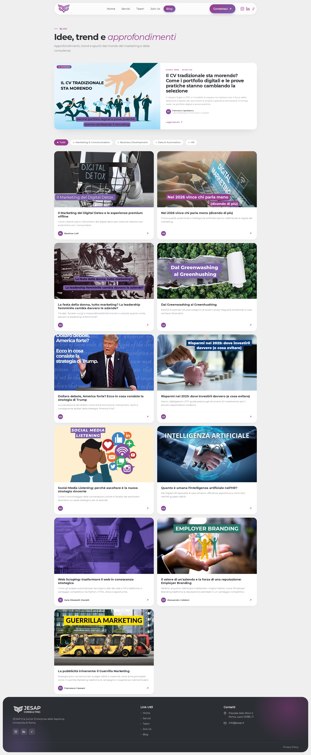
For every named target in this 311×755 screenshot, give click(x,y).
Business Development (134, 142)
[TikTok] (253, 9)
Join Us (155, 8)
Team (140, 8)
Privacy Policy (290, 747)
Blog (169, 8)
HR (192, 142)
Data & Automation (169, 142)
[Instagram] (242, 9)
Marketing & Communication (93, 142)
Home (111, 8)
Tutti (62, 142)
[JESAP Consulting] (63, 9)
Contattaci (220, 8)
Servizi (125, 8)
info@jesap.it (236, 722)
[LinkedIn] (248, 9)
